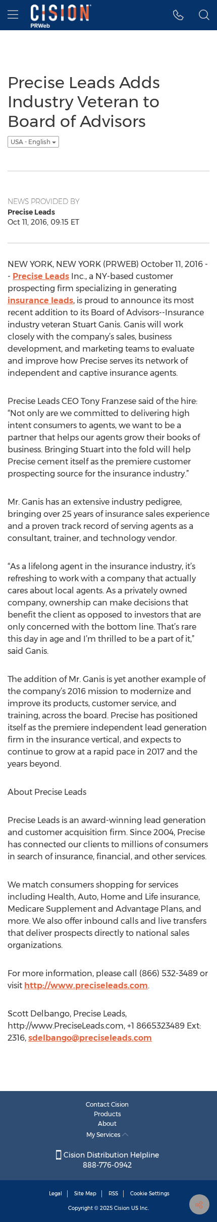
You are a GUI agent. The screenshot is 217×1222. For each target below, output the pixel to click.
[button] (178, 15)
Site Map (85, 1193)
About (107, 1123)
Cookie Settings (150, 1193)
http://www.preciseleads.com (86, 985)
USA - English (31, 142)
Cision (122, 1208)
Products (107, 1114)
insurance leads (40, 300)
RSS (113, 1193)
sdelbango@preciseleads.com (90, 1038)
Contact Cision (107, 1104)
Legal (55, 1193)
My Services (104, 1134)
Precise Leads (41, 276)
